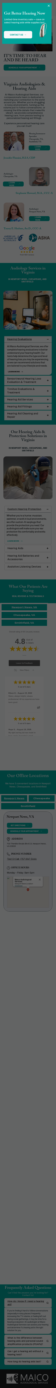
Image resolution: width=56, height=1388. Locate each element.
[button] (48, 5)
